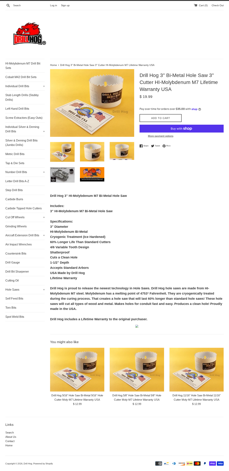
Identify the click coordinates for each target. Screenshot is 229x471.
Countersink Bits (15, 253)
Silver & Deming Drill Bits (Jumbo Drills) (21, 143)
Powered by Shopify (43, 463)
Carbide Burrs (14, 199)
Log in (53, 5)
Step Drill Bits (14, 190)
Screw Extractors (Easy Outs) (23, 117)
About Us (10, 436)
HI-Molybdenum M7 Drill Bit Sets (22, 66)
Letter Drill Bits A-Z (17, 181)
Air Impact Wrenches (18, 244)
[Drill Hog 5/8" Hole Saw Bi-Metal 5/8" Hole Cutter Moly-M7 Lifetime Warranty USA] (137, 369)
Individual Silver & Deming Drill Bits (25, 129)
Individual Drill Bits (25, 86)
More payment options (160, 135)
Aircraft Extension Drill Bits (25, 235)
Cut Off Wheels (25, 217)
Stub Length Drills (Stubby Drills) (22, 97)
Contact (9, 441)
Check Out (218, 5)
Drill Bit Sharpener (17, 271)
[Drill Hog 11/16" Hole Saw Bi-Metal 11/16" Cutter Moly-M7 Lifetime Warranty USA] (196, 369)
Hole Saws (25, 289)
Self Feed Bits (14, 298)
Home (9, 445)
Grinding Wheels (16, 226)
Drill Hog (28, 463)
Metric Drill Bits (15, 154)
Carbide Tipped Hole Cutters (23, 208)
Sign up (65, 5)
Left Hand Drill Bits (17, 108)
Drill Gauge (12, 262)
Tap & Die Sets (14, 163)
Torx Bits (10, 307)
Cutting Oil (12, 280)
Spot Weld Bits (14, 316)
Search (9, 432)
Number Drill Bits (25, 172)
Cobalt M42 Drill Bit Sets (20, 77)
